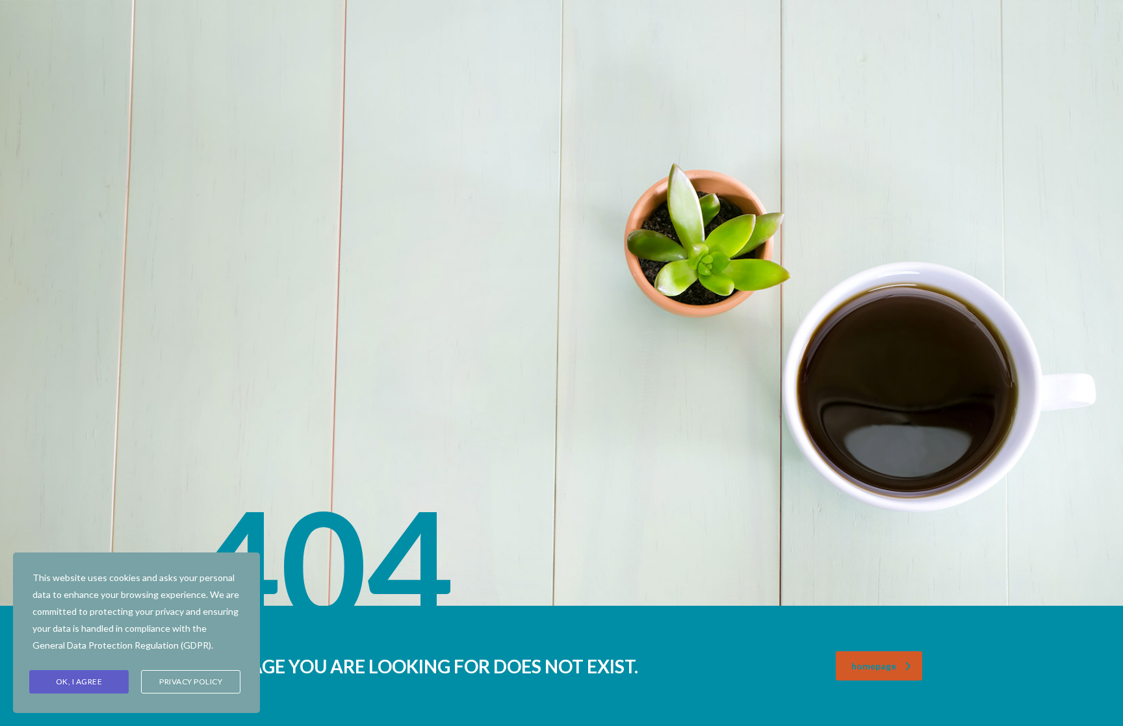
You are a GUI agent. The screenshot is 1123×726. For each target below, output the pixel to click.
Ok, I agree (79, 681)
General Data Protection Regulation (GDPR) (121, 645)
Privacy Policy (190, 681)
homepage (873, 665)
